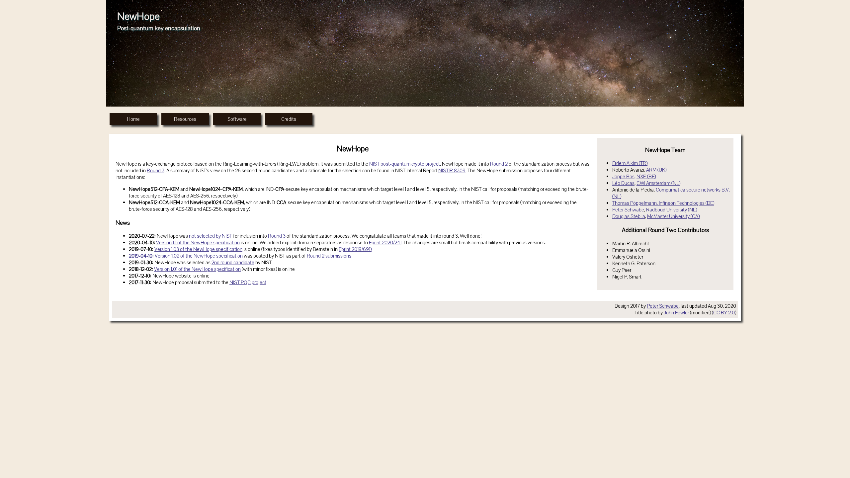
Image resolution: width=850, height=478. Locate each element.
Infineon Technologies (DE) (686, 203)
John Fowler (676, 312)
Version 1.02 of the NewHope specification (199, 256)
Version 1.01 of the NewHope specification (197, 269)
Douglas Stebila (628, 216)
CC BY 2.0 (724, 312)
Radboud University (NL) (671, 209)
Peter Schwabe (628, 209)
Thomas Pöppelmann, (635, 203)
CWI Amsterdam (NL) (658, 183)
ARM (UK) (656, 170)
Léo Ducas (623, 183)
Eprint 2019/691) (355, 249)
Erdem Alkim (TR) (629, 163)
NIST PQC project (247, 282)
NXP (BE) (646, 176)
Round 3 (155, 170)
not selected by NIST (210, 236)
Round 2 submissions (329, 256)
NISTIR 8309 (452, 170)
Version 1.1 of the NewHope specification (198, 242)
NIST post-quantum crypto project (404, 164)
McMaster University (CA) (673, 216)
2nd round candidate (233, 262)
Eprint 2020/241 (385, 242)
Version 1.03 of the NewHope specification (198, 249)
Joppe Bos (623, 176)
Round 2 (499, 164)
